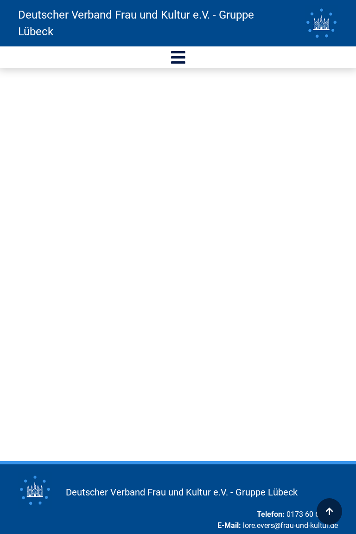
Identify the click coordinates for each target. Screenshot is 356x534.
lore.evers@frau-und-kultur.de (290, 525)
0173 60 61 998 (312, 514)
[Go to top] (329, 511)
